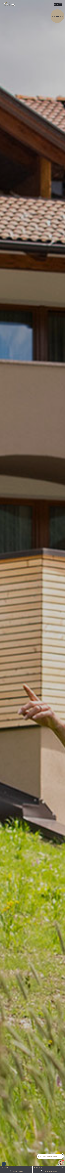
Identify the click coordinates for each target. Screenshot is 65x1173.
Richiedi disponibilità (50, 1171)
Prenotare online (17, 1171)
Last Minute (57, 16)
